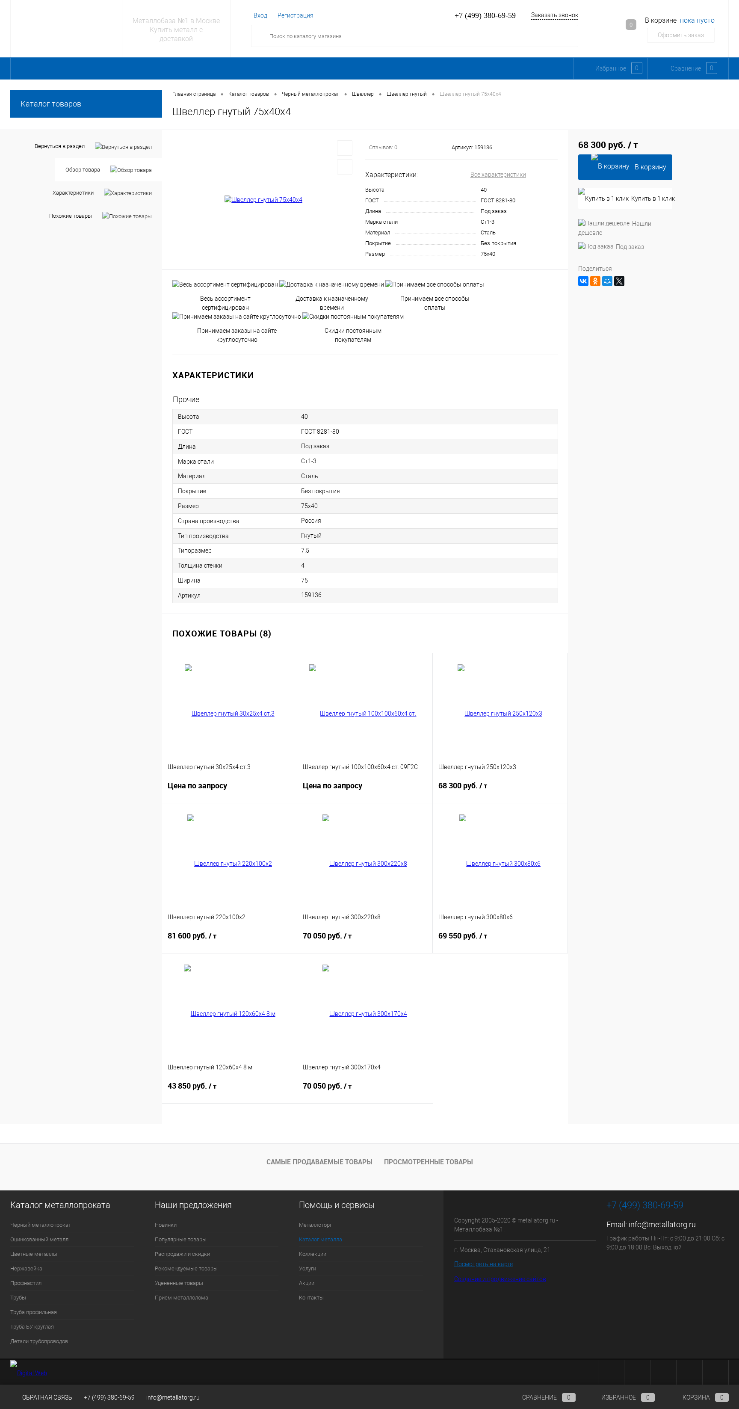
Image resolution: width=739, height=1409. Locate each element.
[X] (619, 281)
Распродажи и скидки (182, 1254)
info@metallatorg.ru (662, 1224)
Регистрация (295, 15)
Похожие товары (70, 216)
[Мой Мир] (607, 281)
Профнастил (25, 1283)
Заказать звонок (554, 15)
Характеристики (73, 192)
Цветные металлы (33, 1254)
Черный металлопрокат (40, 1225)
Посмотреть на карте (483, 1264)
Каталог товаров (51, 103)
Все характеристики (498, 174)
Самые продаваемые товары (319, 1161)
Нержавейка (26, 1268)
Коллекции (312, 1254)
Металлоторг (315, 1225)
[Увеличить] (263, 200)
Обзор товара (82, 169)
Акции (306, 1283)
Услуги (307, 1268)
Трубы (18, 1297)
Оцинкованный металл (39, 1239)
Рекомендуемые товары (186, 1268)
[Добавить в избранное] (344, 148)
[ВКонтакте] (583, 281)
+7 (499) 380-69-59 (109, 1397)
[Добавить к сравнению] (344, 167)
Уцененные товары (179, 1283)
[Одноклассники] (595, 281)
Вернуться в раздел (60, 146)
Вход (260, 15)
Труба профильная (33, 1312)
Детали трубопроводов (39, 1341)
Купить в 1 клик (651, 198)
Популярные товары (181, 1239)
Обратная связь (46, 1397)
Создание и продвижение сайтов (500, 1279)
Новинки (166, 1225)
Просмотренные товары (428, 1161)
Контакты (311, 1297)
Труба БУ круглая (32, 1326)
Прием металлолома (181, 1297)
